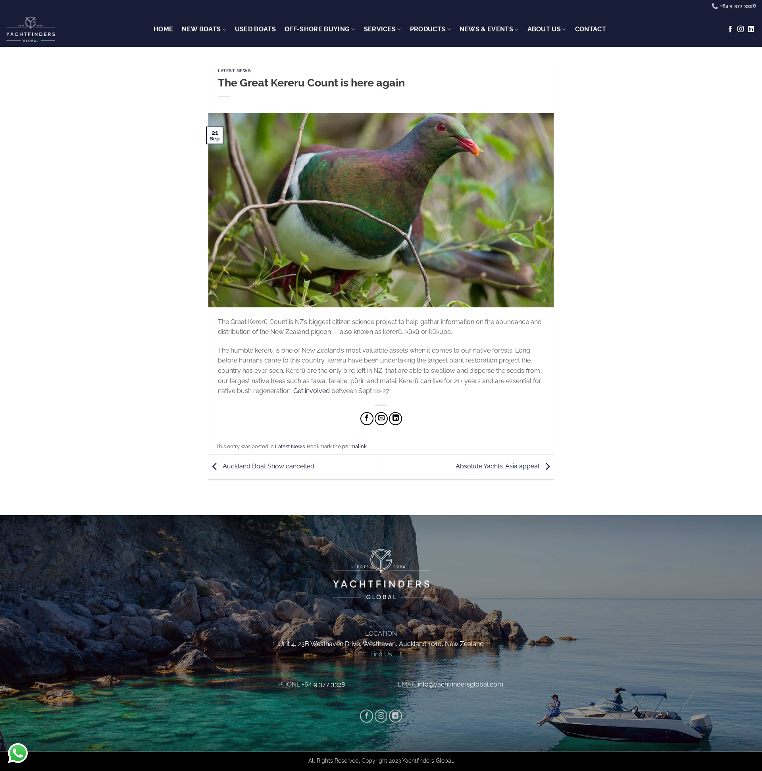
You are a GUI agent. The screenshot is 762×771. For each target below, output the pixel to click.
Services (380, 29)
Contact (590, 29)
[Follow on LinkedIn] (751, 29)
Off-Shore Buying (317, 29)
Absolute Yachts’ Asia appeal (498, 466)
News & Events (486, 29)
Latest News (234, 70)
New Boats (201, 29)
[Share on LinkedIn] (395, 418)
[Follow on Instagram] (740, 29)
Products (428, 29)
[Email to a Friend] (381, 418)
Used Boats (255, 29)
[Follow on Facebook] (730, 29)
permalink (354, 446)
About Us (544, 29)
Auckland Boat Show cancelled (267, 466)
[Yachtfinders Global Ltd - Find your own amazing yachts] (30, 30)
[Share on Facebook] (366, 418)
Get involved (311, 391)
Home (163, 29)
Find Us (381, 654)
